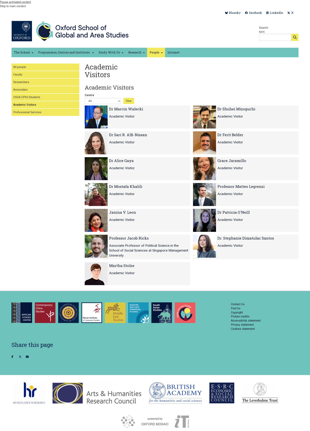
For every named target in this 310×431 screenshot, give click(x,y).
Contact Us (238, 304)
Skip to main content (13, 6)
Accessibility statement (246, 320)
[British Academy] (175, 393)
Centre (89, 95)
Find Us (235, 308)
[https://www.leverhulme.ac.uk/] (260, 393)
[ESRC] (222, 393)
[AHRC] (96, 393)
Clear (129, 100)
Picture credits (240, 316)
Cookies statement (243, 329)
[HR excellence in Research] (29, 393)
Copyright (237, 312)
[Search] (295, 37)
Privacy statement (242, 324)
